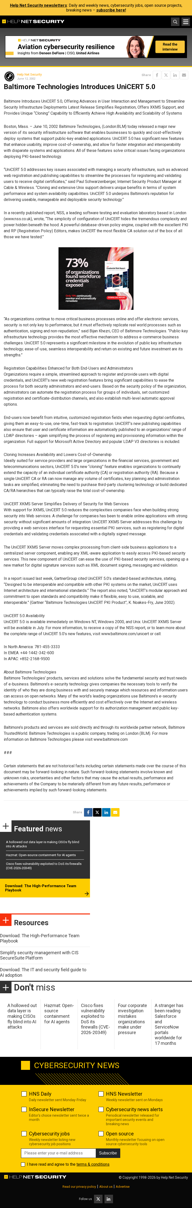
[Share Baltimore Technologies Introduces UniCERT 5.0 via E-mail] (184, 75)
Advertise (123, 1186)
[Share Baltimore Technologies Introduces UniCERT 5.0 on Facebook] (157, 75)
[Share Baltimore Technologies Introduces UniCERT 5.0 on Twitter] (166, 75)
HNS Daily (40, 1094)
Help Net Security (29, 74)
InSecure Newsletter (51, 1109)
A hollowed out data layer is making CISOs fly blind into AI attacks (22, 1016)
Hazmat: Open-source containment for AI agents (41, 855)
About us (105, 1186)
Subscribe (108, 1153)
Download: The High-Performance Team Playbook (40, 888)
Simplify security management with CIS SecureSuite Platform (39, 955)
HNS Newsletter (124, 1094)
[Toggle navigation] (186, 22)
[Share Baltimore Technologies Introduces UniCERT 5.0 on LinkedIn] (175, 75)
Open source (120, 1134)
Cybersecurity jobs (49, 1134)
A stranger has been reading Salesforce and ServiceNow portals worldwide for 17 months (169, 1024)
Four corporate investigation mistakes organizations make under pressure (132, 1019)
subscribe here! (111, 10)
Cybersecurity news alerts (134, 1109)
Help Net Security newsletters (38, 5)
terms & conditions (93, 1164)
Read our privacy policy (79, 1186)
